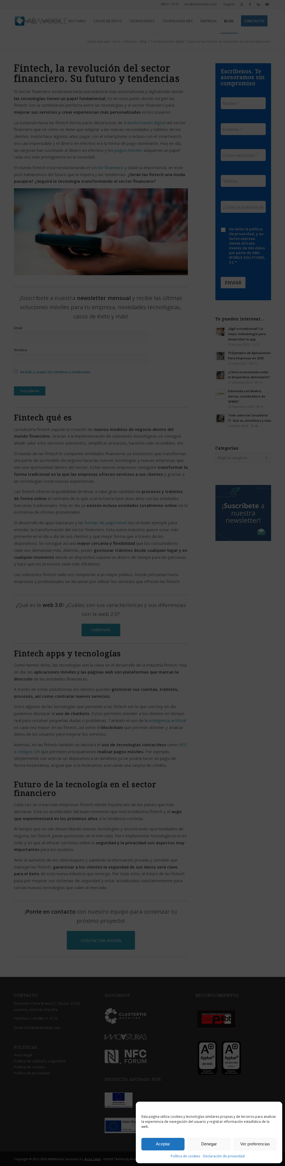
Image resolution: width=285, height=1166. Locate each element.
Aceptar (163, 1143)
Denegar (209, 1143)
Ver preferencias (255, 1143)
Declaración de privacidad (224, 1156)
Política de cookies (185, 1156)
